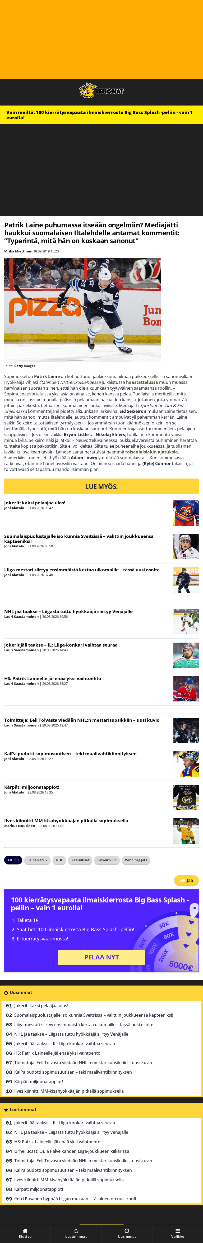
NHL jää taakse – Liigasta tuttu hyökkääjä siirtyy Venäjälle (68, 611)
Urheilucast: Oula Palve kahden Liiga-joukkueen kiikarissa (71, 1151)
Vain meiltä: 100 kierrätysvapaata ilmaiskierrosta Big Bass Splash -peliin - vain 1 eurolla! (99, 115)
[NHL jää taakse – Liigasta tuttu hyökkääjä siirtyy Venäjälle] (186, 621)
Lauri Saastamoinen (21, 616)
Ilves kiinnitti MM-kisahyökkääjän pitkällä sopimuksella (66, 820)
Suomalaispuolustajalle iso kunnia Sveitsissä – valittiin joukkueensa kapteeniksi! (79, 538)
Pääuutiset (80, 860)
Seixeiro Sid (107, 860)
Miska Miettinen (18, 251)
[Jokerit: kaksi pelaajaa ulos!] (186, 513)
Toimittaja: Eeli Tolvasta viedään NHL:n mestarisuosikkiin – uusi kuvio (82, 720)
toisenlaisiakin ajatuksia (151, 452)
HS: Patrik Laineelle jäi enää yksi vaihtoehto (52, 678)
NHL (59, 860)
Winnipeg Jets (136, 860)
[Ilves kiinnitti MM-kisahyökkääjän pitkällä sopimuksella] (186, 831)
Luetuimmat (23, 1109)
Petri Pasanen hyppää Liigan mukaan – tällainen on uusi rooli (75, 1199)
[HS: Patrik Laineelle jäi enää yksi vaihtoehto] (186, 688)
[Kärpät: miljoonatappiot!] (186, 797)
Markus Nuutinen (19, 825)
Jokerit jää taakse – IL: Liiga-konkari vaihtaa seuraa (61, 645)
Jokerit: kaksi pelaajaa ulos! (34, 503)
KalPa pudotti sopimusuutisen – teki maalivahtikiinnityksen (70, 753)
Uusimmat (21, 992)
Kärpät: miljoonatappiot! (31, 787)
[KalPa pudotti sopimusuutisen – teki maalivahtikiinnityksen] (186, 764)
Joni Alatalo (14, 507)
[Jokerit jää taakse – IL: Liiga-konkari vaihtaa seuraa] (186, 655)
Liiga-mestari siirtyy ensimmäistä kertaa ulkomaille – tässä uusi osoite (82, 570)
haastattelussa (142, 382)
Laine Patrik (37, 860)
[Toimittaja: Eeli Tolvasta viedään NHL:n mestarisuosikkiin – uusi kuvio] (186, 730)
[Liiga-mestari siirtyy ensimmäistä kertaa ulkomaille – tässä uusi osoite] (186, 580)
